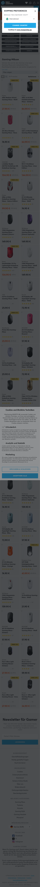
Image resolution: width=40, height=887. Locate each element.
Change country (20, 25)
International (14, 19)
